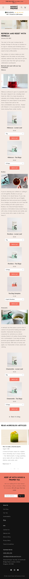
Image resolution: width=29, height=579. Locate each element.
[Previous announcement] (3, 2)
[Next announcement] (26, 2)
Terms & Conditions (8, 544)
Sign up (21, 496)
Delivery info (6, 533)
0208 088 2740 (7, 553)
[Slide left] (11, 469)
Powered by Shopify (20, 576)
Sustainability (6, 516)
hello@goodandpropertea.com (12, 556)
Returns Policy (7, 537)
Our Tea (5, 513)
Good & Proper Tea (12, 576)
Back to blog (15, 417)
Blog (4, 520)
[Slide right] (18, 469)
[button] (3, 7)
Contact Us (6, 529)
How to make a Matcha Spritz (12, 446)
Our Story (5, 509)
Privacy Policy (6, 540)
